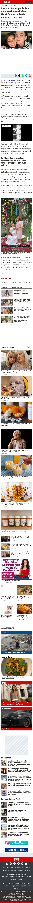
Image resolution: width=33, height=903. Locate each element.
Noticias (13, 867)
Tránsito (16, 888)
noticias (16, 633)
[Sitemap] (26, 863)
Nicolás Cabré (27, 282)
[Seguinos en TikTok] (18, 863)
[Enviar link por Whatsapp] (23, 75)
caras (16, 683)
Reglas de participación (23, 886)
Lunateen (20, 870)
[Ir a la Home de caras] (7, 2)
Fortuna (28, 867)
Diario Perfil (6, 867)
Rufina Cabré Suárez (16, 282)
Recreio (13, 879)
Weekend (6, 870)
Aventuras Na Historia (8, 877)
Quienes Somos (16, 883)
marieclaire (16, 657)
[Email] (30, 75)
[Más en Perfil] (10, 628)
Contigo (23, 874)
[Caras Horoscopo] (16, 851)
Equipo (13, 886)
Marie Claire (20, 867)
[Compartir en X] (19, 75)
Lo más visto (7, 757)
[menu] (2, 2)
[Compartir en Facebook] (16, 75)
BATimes (27, 870)
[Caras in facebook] (11, 863)
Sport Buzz (28, 877)
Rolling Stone (20, 877)
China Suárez (5, 282)
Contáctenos (26, 883)
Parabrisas (13, 870)
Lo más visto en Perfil (10, 799)
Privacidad (6, 886)
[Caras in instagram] (7, 863)
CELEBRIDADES (4, 5)
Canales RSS (6, 883)
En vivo (29, 2)
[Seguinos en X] (14, 863)
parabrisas (16, 709)
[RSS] (22, 863)
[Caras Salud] (16, 844)
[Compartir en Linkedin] (26, 75)
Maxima (19, 879)
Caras (18, 874)
